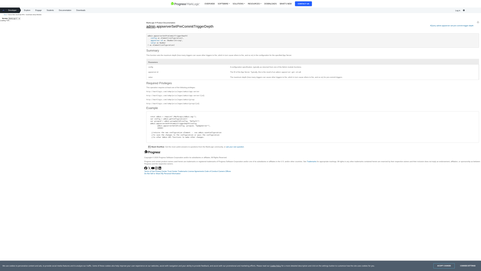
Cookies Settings (467, 266)
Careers (221, 171)
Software (223, 4)
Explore (27, 10)
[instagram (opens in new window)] (156, 169)
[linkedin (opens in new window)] (159, 169)
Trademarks (311, 161)
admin (150, 26)
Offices (228, 171)
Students (50, 10)
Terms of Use (149, 171)
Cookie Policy (275, 266)
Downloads (270, 4)
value (153, 43)
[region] (240, 266)
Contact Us (303, 4)
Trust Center (172, 171)
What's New (286, 4)
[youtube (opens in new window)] (153, 169)
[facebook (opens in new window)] (146, 169)
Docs (5, 14)
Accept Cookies (444, 266)
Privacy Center (161, 171)
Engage (38, 10)
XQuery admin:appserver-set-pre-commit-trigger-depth (451, 26)
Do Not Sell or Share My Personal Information (162, 174)
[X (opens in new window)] (149, 169)
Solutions (238, 4)
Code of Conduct (211, 171)
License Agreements (196, 171)
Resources (254, 4)
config (154, 38)
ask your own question (235, 147)
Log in (457, 10)
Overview (210, 4)
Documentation (65, 10)
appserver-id (157, 40)
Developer (12, 10)
